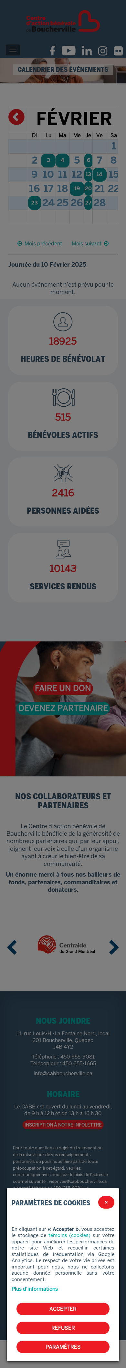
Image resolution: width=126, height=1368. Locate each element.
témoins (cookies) (69, 1235)
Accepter (63, 1309)
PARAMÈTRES (63, 1347)
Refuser (63, 1328)
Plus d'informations (35, 1289)
